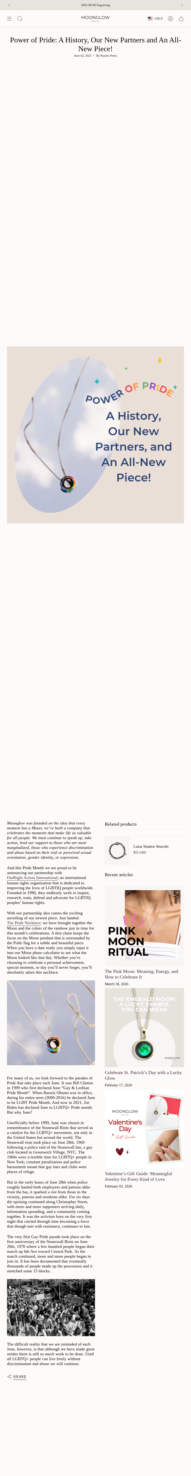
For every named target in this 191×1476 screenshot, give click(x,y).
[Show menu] (9, 18)
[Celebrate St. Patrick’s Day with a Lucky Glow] (144, 1027)
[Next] (182, 5)
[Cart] (181, 18)
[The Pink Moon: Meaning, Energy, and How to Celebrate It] (144, 926)
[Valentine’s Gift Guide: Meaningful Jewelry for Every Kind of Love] (144, 1128)
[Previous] (9, 5)
